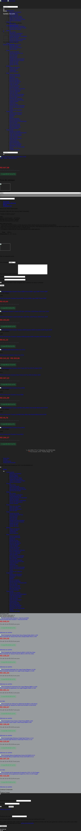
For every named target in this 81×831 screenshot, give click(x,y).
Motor (7, 73)
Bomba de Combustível (16, 33)
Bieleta (11, 117)
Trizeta (11, 148)
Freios (8, 50)
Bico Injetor (12, 32)
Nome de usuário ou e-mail (8, 800)
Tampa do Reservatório (16, 18)
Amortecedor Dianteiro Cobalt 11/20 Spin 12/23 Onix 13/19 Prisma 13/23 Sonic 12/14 (24, 316)
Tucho (11, 108)
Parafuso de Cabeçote (15, 98)
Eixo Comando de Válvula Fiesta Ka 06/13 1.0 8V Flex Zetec (17, 653)
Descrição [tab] (6, 201)
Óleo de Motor (13, 97)
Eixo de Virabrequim (15, 90)
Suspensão (9, 111)
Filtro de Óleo (13, 49)
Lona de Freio (13, 56)
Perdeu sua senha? (5, 809)
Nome (2, 276)
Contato (5, 459)
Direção (8, 22)
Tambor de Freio (14, 64)
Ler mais (2, 701)
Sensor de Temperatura (16, 40)
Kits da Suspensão (14, 125)
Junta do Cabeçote (14, 91)
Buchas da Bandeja (15, 120)
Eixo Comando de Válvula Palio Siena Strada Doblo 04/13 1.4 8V (18, 636)
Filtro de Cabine (14, 46)
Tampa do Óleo (13, 104)
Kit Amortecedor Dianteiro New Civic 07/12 (12, 355)
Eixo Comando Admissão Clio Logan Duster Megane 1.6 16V (17, 671)
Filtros (8, 43)
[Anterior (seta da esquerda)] (0, 830)
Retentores (12, 103)
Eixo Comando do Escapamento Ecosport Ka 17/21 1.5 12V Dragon (19, 774)
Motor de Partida (14, 37)
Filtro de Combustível (15, 47)
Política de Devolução (9, 462)
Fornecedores (7, 461)
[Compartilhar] (3, 829)
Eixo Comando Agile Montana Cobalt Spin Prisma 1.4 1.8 (16, 739)
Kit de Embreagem (14, 142)
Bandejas (12, 115)
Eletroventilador (13, 15)
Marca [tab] (5, 204)
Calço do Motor (13, 84)
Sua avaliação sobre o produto (9, 274)
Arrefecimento (10, 10)
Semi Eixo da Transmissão (17, 147)
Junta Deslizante (14, 141)
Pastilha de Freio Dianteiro (17, 59)
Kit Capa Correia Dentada (16, 94)
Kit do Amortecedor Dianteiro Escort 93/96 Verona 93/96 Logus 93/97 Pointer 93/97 (23, 298)
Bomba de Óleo (13, 78)
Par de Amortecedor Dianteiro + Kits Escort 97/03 (13, 619)
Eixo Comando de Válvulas (17, 88)
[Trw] (5, 190)
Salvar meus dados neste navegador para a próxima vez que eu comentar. (22, 282)
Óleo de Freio (13, 57)
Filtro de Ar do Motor (15, 44)
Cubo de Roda (13, 137)
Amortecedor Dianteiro (15, 113)
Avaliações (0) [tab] (7, 206)
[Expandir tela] (2, 829)
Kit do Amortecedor (14, 124)
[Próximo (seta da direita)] (2, 830)
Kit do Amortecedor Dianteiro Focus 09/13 (11, 434)
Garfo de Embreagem (15, 138)
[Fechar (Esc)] (5, 829)
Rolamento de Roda (15, 145)
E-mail (2, 279)
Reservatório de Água (15, 16)
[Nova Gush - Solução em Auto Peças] (7, 1)
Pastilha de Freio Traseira (16, 60)
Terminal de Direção (15, 29)
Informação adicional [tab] (9, 203)
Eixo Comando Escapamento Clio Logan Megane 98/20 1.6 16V (18, 688)
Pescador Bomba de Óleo (16, 100)
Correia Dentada (14, 87)
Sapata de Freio (14, 61)
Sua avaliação (4, 262)
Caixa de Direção (14, 25)
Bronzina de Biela (14, 80)
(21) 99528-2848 (50, 450)
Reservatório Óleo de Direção (17, 27)
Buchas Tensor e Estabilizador (18, 121)
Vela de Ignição (13, 71)
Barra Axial (12, 23)
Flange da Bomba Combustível (18, 36)
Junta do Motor (13, 93)
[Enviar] (3, 154)
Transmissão (10, 130)
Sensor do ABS (13, 63)
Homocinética (13, 139)
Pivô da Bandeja (14, 128)
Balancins (12, 77)
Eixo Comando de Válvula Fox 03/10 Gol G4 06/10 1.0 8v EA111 (18, 705)
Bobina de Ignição (14, 67)
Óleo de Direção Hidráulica (17, 26)
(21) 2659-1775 (32, 450)
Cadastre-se (3, 826)
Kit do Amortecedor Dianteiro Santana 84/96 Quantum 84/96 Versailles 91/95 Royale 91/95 (25, 336)
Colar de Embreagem (15, 135)
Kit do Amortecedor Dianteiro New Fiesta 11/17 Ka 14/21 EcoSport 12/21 (20, 375)
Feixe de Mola (13, 122)
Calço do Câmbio (14, 83)
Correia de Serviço (14, 86)
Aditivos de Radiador (15, 12)
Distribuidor (12, 70)
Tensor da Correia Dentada (17, 105)
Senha (2, 803)
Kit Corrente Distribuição (16, 95)
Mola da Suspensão (15, 127)
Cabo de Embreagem (15, 134)
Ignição (8, 66)
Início (1, 158)
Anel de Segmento (14, 74)
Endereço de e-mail (6, 816)
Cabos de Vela (13, 69)
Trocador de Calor (14, 149)
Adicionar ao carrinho (6, 632)
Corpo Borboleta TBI (15, 35)
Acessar (11, 806)
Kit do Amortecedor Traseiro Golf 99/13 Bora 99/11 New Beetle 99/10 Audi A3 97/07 (23, 414)
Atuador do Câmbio (14, 131)
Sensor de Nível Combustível (17, 39)
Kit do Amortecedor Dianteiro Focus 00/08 (11, 394)
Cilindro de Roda (14, 52)
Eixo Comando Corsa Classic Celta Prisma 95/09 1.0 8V (16, 722)
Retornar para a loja (8, 44)
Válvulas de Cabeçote (15, 110)
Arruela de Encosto (14, 76)
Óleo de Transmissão (15, 144)
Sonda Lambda (13, 42)
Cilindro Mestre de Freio (16, 53)
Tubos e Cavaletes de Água (17, 19)
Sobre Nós (6, 458)
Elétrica (8, 30)
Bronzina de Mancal (15, 81)
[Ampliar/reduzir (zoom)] (0, 829)
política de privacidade (27, 823)
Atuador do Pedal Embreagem (17, 132)
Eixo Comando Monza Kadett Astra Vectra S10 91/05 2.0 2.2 (17, 756)
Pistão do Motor (13, 101)
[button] (9, 13)
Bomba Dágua (13, 13)
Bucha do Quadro (14, 118)
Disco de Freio (13, 54)
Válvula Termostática (15, 20)
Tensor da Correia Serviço (16, 107)
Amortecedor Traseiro (15, 114)
